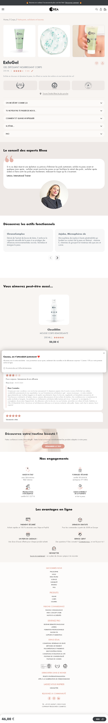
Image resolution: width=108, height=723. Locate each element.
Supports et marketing (54, 635)
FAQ (54, 587)
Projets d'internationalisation (54, 676)
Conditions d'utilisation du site (54, 654)
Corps (12, 20)
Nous (54, 574)
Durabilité (54, 582)
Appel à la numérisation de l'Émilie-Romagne (54, 679)
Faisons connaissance (54, 610)
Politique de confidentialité (54, 656)
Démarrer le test (53, 446)
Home (5, 20)
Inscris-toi (54, 632)
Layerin (54, 627)
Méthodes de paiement (54, 646)
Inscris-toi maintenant (37, 556)
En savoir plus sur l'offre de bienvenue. (19, 368)
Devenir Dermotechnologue (54, 624)
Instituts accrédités (54, 615)
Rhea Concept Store (54, 612)
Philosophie (54, 571)
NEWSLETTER (54, 688)
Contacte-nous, (84, 542)
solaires (54, 601)
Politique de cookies (54, 659)
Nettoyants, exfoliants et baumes (30, 20)
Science (54, 579)
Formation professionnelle (54, 629)
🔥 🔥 (54, 3)
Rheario (54, 584)
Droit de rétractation (54, 651)
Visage (54, 596)
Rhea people (54, 577)
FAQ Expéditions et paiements (54, 648)
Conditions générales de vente (54, 643)
